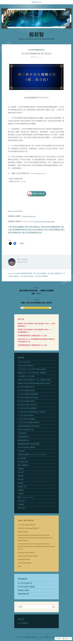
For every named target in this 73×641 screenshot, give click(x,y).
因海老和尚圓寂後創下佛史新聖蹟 (28, 426)
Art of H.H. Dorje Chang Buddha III (28, 528)
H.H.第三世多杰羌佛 (24, 362)
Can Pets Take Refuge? (25, 563)
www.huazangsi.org (29, 216)
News (19, 566)
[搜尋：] (36, 607)
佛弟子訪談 (21, 508)
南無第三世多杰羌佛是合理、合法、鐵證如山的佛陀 (34, 380)
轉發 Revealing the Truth (25, 497)
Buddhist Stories (23, 532)
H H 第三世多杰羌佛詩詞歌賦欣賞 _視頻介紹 (32, 412)
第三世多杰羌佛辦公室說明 (26, 391)
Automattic (52, 637)
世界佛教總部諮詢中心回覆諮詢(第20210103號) (32, 336)
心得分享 (21, 494)
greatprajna (24, 259)
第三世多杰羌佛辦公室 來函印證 (28, 398)
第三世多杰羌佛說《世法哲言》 (28, 405)
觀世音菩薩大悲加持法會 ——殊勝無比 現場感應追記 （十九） (36, 291)
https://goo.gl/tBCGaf (15, 211)
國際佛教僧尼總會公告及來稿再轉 (28, 444)
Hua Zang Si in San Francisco (26, 553)
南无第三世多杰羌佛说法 (25, 366)
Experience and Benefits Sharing (28, 556)
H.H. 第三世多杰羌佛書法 (26, 415)
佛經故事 (21, 476)
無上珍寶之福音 (23, 462)
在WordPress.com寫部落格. (24, 637)
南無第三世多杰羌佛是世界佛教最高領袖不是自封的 (34, 383)
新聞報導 (21, 469)
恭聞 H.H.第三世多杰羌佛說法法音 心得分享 (36, 301)
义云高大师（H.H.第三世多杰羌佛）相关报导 (32, 369)
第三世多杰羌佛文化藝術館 (26, 447)
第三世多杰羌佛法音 (27, 276)
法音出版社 (21, 451)
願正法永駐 (21, 501)
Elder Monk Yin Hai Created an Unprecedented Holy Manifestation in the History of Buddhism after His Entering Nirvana (36, 546)
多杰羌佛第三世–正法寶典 (26, 376)
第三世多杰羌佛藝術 (39, 273)
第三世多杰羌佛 (29, 97)
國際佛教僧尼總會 (23, 440)
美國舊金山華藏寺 (23, 590)
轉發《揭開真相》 (23, 465)
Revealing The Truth (24, 559)
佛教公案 (21, 480)
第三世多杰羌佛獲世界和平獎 (22, 273)
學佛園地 (21, 483)
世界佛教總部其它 (23, 437)
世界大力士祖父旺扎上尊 (25, 430)
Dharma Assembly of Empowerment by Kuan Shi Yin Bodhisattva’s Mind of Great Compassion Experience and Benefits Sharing (35, 537)
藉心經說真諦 (22, 458)
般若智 (36, 34)
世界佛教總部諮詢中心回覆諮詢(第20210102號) (32, 345)
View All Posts (22, 262)
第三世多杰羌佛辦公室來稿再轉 (28, 394)
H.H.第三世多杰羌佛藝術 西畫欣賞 (28, 423)
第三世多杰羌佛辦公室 (55, 273)
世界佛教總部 (22, 433)
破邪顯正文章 (22, 487)
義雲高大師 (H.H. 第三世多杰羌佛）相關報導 (32, 373)
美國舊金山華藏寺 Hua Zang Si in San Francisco (32, 455)
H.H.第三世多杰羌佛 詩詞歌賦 (27, 408)
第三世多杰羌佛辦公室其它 (26, 401)
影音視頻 (21, 504)
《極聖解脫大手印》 (36, 2)
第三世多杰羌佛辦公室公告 (36, 50)
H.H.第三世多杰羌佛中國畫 (26, 419)
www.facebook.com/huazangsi (44, 221)
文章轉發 (21, 490)
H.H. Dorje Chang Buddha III (26, 525)
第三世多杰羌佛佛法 (41, 276)
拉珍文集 (21, 472)
